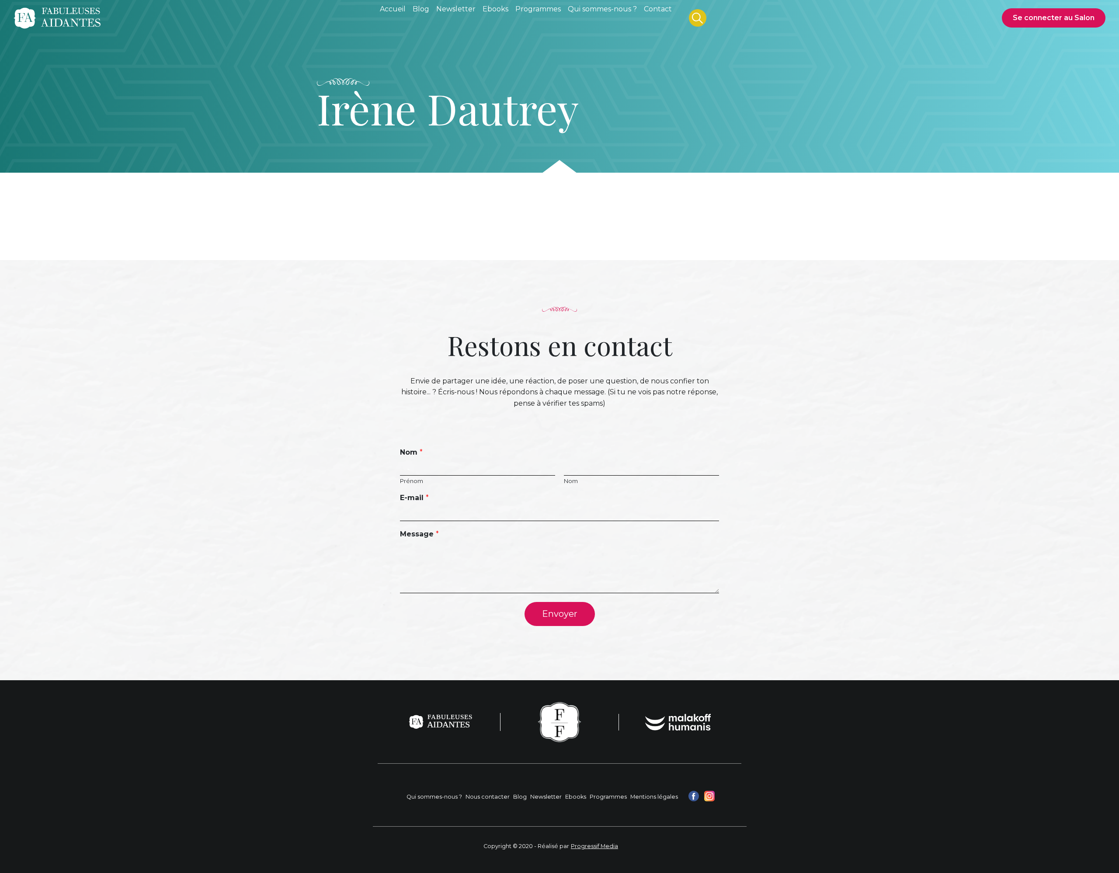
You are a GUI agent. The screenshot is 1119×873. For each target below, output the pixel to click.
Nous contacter (488, 796)
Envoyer (559, 614)
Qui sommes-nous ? (434, 796)
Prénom (411, 480)
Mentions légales (654, 796)
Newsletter (546, 796)
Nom (411, 452)
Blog (520, 796)
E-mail (414, 498)
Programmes (608, 796)
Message (419, 534)
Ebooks (575, 796)
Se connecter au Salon (1054, 18)
